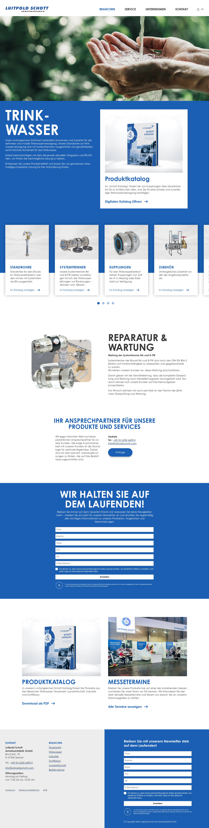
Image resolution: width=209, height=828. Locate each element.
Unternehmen (156, 9)
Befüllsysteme (56, 769)
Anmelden (104, 577)
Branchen (107, 9)
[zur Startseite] (27, 9)
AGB (45, 790)
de (198, 9)
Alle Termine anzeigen (125, 707)
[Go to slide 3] (108, 303)
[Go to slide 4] (113, 303)
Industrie (54, 756)
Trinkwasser (55, 751)
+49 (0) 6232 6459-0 (124, 440)
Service (130, 9)
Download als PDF (35, 703)
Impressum (10, 790)
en (202, 9)
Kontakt (181, 9)
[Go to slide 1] (98, 303)
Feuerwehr (55, 747)
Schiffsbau (55, 760)
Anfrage (120, 452)
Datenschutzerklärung (29, 790)
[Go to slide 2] (103, 303)
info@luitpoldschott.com (122, 443)
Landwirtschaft (57, 765)
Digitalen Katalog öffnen (123, 201)
